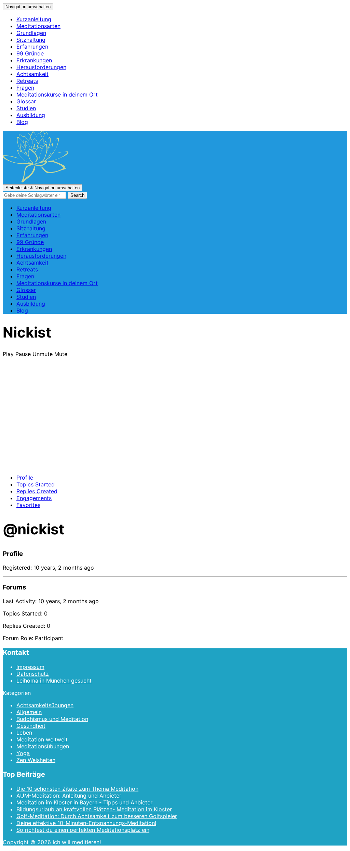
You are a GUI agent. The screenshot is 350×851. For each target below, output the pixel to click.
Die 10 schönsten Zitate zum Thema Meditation (77, 788)
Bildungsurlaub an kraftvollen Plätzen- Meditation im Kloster (94, 809)
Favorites (28, 504)
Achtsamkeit (32, 74)
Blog (22, 121)
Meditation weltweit (42, 739)
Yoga (23, 753)
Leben (24, 732)
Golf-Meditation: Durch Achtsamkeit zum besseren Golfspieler (96, 816)
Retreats (27, 80)
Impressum (30, 666)
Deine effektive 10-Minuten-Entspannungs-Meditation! (86, 823)
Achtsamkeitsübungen (44, 705)
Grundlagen (31, 32)
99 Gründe (30, 53)
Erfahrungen (32, 46)
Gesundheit (30, 725)
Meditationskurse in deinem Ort (57, 94)
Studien (26, 108)
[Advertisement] (175, 421)
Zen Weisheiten (35, 760)
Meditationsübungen (42, 746)
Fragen (25, 87)
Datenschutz (32, 673)
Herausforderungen (41, 67)
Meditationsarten (38, 26)
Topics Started (35, 484)
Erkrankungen (34, 60)
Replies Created (36, 491)
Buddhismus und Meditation (52, 718)
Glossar (26, 101)
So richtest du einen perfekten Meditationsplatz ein (82, 829)
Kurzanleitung (33, 19)
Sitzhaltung (30, 39)
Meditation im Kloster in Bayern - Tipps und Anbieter (84, 802)
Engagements (34, 498)
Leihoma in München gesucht (54, 680)
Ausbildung (30, 115)
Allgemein (29, 712)
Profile (24, 477)
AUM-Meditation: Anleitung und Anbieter (68, 795)
